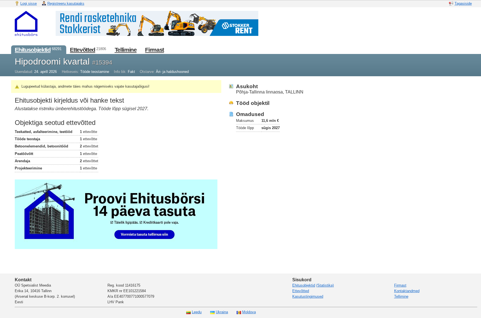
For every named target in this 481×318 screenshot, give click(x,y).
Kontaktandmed (406, 291)
